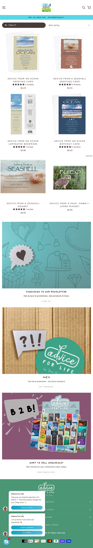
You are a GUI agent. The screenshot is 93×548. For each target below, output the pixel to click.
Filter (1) (12, 25)
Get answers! (46, 387)
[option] (46, 17)
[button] (18, 84)
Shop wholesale (46, 472)
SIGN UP (46, 301)
